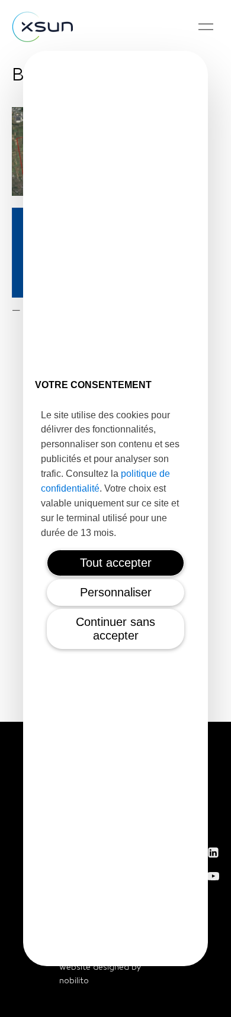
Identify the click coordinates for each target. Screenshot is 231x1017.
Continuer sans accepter (115, 628)
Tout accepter (116, 562)
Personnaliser (116, 592)
